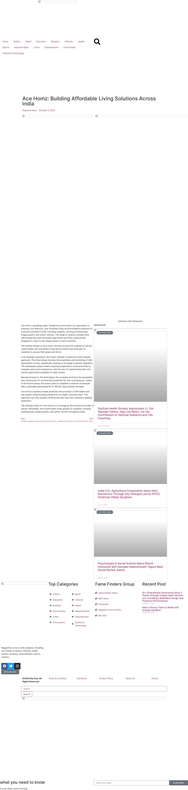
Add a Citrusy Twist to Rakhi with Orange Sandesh (160, 609)
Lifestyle (69, 41)
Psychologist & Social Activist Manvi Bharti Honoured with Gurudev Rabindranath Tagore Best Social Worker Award (130, 566)
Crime (37, 47)
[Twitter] (11, 666)
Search (26, 694)
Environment (69, 47)
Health (81, 41)
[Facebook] (4, 666)
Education (41, 41)
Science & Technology (13, 53)
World (28, 41)
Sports (6, 47)
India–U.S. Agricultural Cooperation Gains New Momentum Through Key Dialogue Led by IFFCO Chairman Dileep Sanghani (129, 494)
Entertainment (51, 47)
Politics (16, 41)
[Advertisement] (94, 75)
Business (55, 41)
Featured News (21, 47)
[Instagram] (17, 666)
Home (5, 41)
